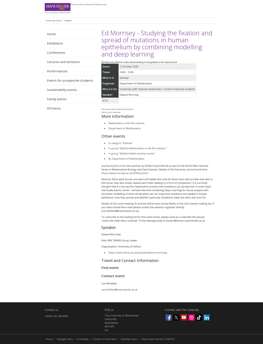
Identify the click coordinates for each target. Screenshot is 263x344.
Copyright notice (65, 339)
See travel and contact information (117, 109)
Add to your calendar (111, 112)
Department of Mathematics (124, 128)
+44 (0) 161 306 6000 (56, 316)
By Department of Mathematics (126, 158)
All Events (54, 108)
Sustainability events (62, 90)
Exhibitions (55, 43)
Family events (57, 99)
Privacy (49, 339)
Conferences (56, 53)
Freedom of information (105, 339)
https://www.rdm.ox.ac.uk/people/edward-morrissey (137, 252)
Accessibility (83, 339)
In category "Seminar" (120, 143)
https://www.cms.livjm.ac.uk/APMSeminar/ (125, 173)
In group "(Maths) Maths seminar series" (131, 153)
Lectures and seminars (63, 62)
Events (88, 4)
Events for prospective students (70, 80)
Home (51, 34)
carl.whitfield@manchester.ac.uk (119, 289)
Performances (57, 71)
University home (54, 20)
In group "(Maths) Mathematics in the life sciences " (137, 148)
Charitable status (129, 339)
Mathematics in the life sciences (126, 123)
